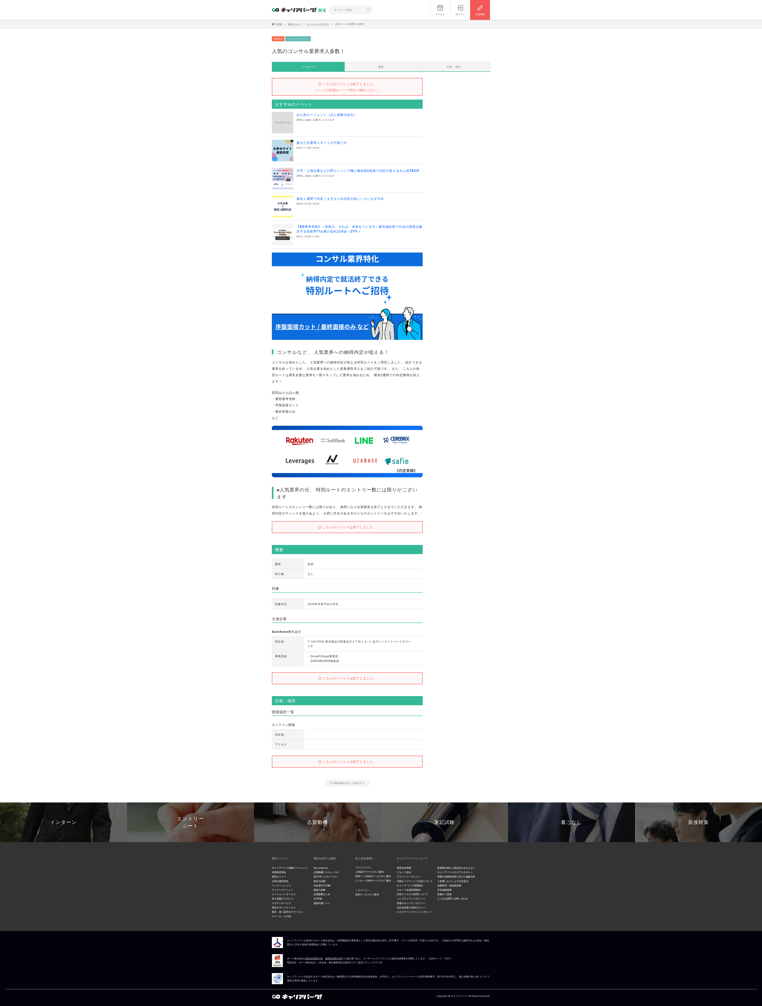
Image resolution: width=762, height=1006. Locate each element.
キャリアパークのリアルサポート (455, 872)
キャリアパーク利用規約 (410, 885)
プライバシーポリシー (409, 876)
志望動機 (317, 822)
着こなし (571, 822)
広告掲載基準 (444, 889)
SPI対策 (318, 898)
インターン (63, 822)
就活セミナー (279, 876)
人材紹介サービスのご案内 (369, 871)
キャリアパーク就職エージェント (290, 867)
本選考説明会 (279, 872)
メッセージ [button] (308, 67)
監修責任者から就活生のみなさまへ (456, 867)
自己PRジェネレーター (326, 876)
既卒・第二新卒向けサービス (287, 911)
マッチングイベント (282, 889)
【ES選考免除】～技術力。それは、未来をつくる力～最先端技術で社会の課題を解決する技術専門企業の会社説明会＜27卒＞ (359, 228)
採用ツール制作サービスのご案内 (373, 876)
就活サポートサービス (284, 907)
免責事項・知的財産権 (449, 885)
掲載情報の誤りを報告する (349, 783)
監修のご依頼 (444, 894)
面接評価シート (322, 903)
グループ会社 (404, 872)
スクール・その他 (281, 916)
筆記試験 (444, 822)
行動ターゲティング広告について (415, 881)
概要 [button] (381, 67)
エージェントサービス (284, 894)
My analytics (321, 867)
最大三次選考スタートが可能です (321, 142)
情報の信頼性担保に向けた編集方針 (456, 876)
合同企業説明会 (280, 881)
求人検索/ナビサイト (283, 898)
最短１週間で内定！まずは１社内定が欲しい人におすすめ (340, 198)
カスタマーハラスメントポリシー (415, 911)
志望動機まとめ (322, 894)
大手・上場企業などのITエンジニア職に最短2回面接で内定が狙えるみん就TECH (357, 170)
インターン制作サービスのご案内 (373, 880)
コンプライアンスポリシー (411, 898)
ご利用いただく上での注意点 (452, 881)
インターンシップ (281, 885)
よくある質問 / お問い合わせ (452, 898)
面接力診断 (319, 889)
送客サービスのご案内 (367, 894)
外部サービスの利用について (412, 894)
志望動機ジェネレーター (327, 872)
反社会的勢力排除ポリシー (411, 907)
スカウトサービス (281, 903)
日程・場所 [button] (454, 67)
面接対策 (698, 822)
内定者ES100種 (322, 885)
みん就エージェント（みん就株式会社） (326, 114)
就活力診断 (319, 881)
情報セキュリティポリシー (411, 903)
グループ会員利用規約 (409, 889)
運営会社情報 (404, 867)
